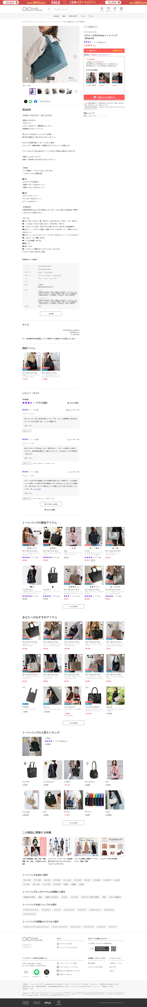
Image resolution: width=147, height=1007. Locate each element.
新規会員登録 (91, 963)
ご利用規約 (25, 984)
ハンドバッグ (101, 927)
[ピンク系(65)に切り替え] (72, 548)
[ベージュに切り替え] (92, 548)
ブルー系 (87, 880)
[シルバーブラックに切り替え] (73, 586)
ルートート (57, 910)
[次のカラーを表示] (100, 548)
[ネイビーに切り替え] (94, 586)
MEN (63, 16)
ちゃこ (68, 439)
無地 (51, 292)
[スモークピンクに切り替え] (36, 548)
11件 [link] (58, 557)
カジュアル (74, 897)
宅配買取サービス (106, 986)
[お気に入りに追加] (40, 528)
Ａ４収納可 (53, 295)
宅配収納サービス (26, 988)
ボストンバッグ (75, 927)
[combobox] (61, 9)
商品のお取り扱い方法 (44, 286)
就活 (63, 293)
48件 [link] (99, 557)
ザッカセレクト (109, 910)
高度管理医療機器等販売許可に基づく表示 (58, 986)
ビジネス (70, 292)
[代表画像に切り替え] (28, 548)
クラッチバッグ (88, 927)
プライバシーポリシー (35, 984)
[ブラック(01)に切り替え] (74, 548)
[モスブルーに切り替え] (115, 586)
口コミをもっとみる (51, 504)
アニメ (91, 16)
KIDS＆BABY (73, 16)
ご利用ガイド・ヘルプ (115, 963)
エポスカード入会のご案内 (95, 967)
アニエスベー (82, 910)
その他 (81, 884)
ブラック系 (37, 880)
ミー (69, 471)
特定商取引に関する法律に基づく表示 (109, 984)
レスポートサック (95, 910)
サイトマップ (96, 986)
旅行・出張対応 (70, 295)
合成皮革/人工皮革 (43, 292)
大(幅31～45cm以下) (60, 292)
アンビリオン (46, 910)
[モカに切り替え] (119, 586)
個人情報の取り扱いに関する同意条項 (54, 984)
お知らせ (112, 970)
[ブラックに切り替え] (30, 548)
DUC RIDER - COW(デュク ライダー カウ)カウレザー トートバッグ (94, 708)
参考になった (27, 431)
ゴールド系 (56, 884)
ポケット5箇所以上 (71, 293)
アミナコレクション (29, 914)
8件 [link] (37, 557)
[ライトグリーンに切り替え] (33, 586)
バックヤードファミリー (31, 910)
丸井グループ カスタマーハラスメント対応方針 (76, 984)
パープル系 (97, 880)
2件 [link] (37, 596)
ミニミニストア (69, 910)
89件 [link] (120, 596)
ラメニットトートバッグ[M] (29, 708)
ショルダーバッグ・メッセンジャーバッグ (36, 927)
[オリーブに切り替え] (54, 548)
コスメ (83, 16)
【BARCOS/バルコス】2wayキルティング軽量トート (115, 708)
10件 (44, 402)
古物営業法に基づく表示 (28, 986)
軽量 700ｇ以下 (43, 295)
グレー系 (47, 880)
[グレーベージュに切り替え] (32, 548)
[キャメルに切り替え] (98, 548)
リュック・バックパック (60, 927)
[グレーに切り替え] (34, 548)
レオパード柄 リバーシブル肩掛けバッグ (73, 708)
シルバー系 (46, 884)
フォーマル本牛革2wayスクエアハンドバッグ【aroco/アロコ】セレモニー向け (51, 375)
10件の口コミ (102, 42)
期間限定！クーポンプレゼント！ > (97, 55)
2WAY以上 (61, 295)
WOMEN (56, 16)
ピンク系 (116, 880)
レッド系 (26, 884)
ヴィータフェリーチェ (40, 21)
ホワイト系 (27, 880)
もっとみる (73, 606)
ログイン (26, 946)
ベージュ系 (67, 880)
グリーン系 (77, 880)
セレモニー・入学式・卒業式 (52, 293)
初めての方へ (113, 967)
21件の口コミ (63, 741)
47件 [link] (58, 596)
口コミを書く (74, 403)
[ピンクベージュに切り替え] (94, 548)
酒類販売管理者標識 (41, 986)
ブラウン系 (56, 880)
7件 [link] (99, 596)
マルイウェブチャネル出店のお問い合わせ (81, 986)
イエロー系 (107, 880)
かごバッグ (112, 927)
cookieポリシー (94, 984)
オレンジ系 (36, 884)
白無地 (66, 884)
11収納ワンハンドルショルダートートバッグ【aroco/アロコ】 (31, 374)
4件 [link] (78, 596)
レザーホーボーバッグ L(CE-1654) (51, 708)
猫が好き (68, 409)
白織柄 (73, 884)
